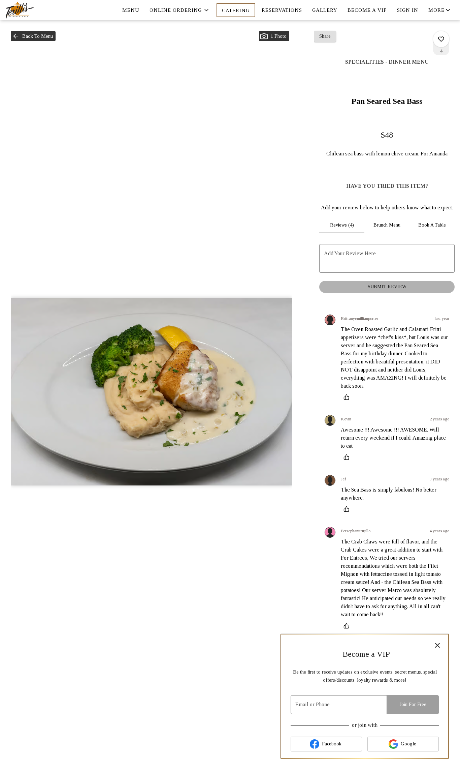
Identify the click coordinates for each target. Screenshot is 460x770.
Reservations (282, 10)
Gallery (324, 10)
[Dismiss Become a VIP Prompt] (437, 645)
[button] (179, 10)
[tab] (341, 225)
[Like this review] (348, 397)
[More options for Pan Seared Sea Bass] (441, 39)
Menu (130, 10)
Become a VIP (367, 10)
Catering (236, 10)
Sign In (407, 10)
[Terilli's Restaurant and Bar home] (35, 10)
